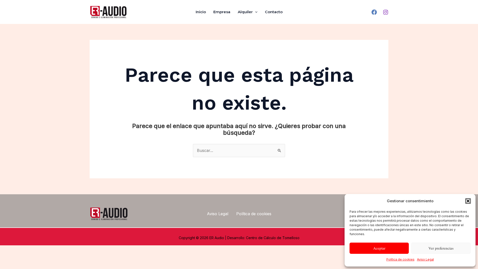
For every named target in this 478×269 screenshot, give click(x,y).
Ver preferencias (441, 248)
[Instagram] (385, 12)
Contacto (274, 11)
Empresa (221, 11)
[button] (468, 201)
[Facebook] (374, 12)
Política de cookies (400, 259)
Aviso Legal (425, 259)
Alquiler (245, 11)
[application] (255, 12)
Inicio (201, 11)
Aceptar (379, 248)
